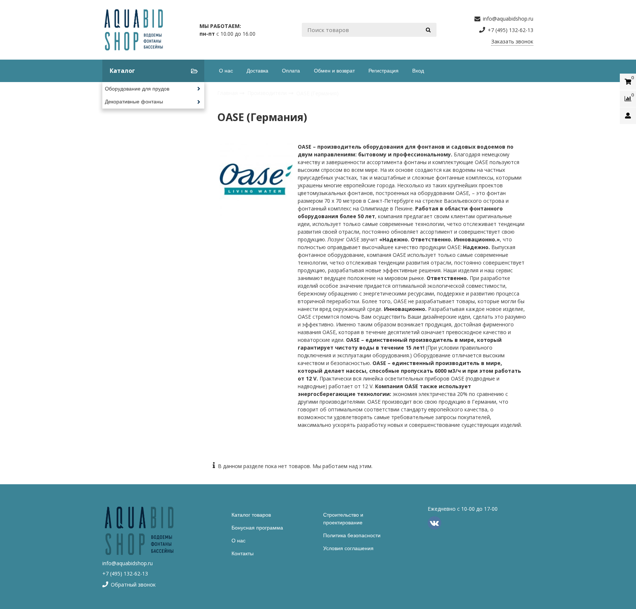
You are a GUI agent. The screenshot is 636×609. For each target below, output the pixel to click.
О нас (226, 71)
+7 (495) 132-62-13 (125, 573)
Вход (418, 71)
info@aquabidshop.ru (127, 563)
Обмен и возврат (334, 71)
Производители (267, 92)
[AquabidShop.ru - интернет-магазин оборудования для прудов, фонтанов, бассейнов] (133, 30)
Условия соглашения (348, 548)
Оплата (291, 71)
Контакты (243, 553)
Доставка (257, 71)
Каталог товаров (251, 515)
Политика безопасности (352, 535)
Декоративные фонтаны (134, 102)
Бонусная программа (257, 528)
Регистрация (383, 71)
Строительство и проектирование (343, 518)
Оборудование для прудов (137, 89)
